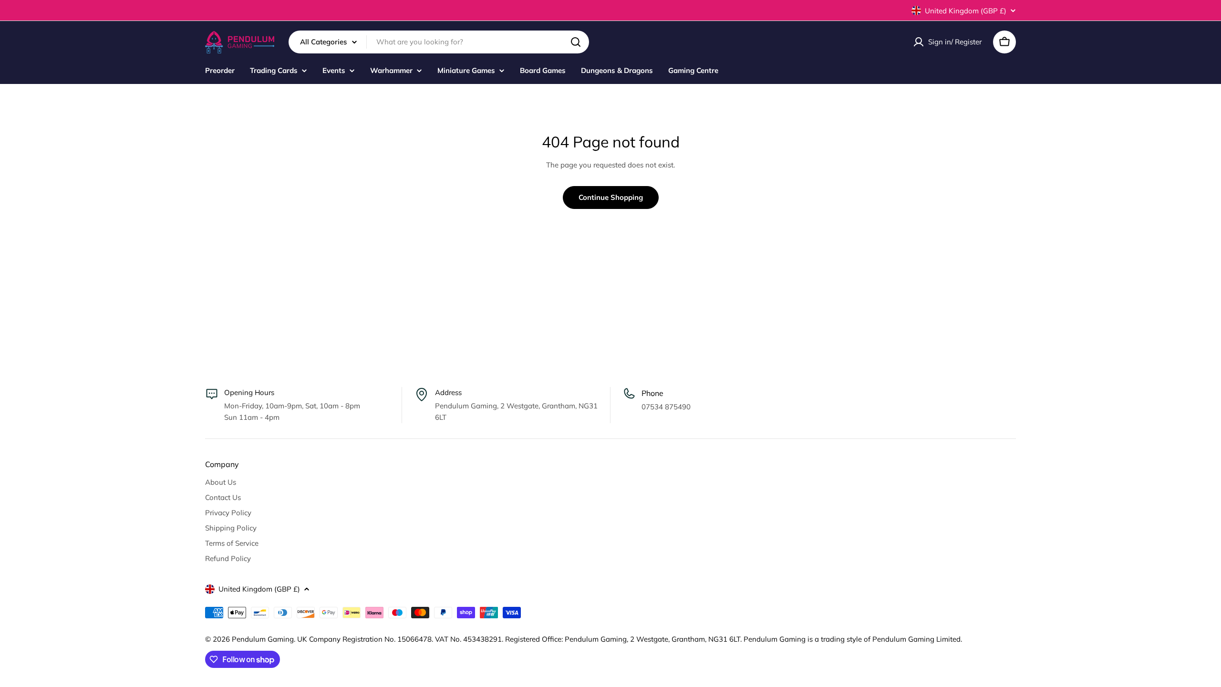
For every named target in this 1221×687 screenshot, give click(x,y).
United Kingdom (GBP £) (965, 10)
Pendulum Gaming (263, 639)
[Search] (575, 42)
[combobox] (439, 42)
